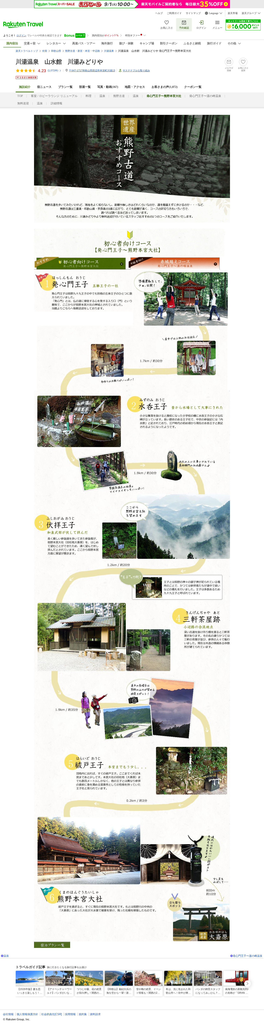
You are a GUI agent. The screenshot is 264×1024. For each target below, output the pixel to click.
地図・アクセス (135, 86)
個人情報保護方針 (27, 1014)
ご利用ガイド (174, 13)
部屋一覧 (85, 86)
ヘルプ (159, 13)
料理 (88, 96)
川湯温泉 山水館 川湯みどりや (59, 62)
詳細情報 (56, 103)
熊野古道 (119, 96)
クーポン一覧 (193, 86)
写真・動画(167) (107, 86)
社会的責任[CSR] (51, 1014)
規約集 (83, 1014)
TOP (20, 96)
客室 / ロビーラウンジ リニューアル (54, 96)
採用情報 (70, 1014)
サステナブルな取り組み (136, 70)
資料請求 (95, 1014)
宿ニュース (44, 86)
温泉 (102, 96)
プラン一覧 (65, 86)
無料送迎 (23, 103)
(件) (53, 70)
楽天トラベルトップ (27, 50)
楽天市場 (233, 13)
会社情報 (8, 1014)
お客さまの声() (165, 86)
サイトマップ (193, 13)
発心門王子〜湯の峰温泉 (205, 96)
